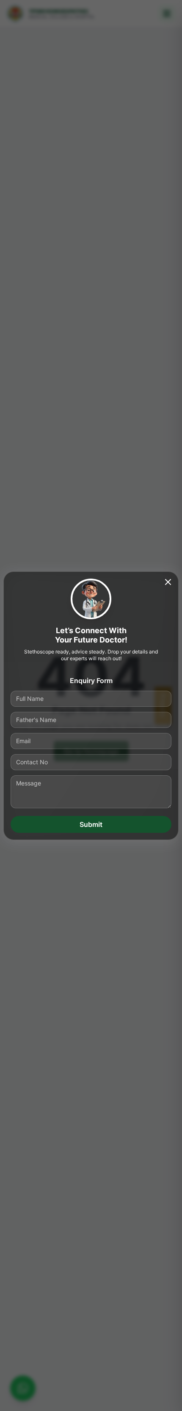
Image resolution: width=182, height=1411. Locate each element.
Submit (91, 824)
